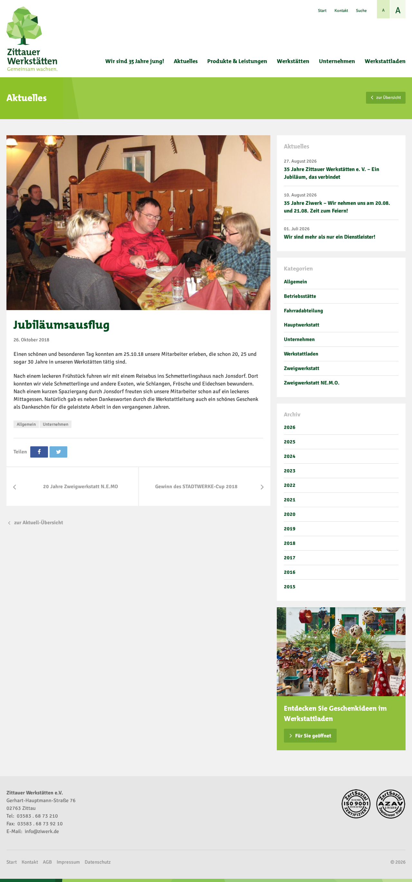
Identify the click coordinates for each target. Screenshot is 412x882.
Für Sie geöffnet (313, 736)
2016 (289, 572)
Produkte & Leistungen (237, 61)
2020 (289, 514)
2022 (289, 485)
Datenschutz (98, 862)
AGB (47, 862)
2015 (289, 586)
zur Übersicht (388, 97)
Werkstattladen (385, 61)
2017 (289, 558)
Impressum (68, 862)
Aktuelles (186, 61)
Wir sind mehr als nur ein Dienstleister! (329, 236)
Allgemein (26, 424)
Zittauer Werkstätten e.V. (32, 38)
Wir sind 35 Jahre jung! (134, 61)
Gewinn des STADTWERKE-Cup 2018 (196, 486)
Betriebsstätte (300, 296)
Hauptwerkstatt (301, 325)
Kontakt (341, 10)
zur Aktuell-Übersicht (38, 522)
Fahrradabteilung (303, 311)
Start (322, 10)
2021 (289, 500)
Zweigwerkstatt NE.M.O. (312, 383)
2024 (289, 456)
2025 (289, 442)
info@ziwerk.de (42, 831)
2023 (289, 471)
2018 (289, 543)
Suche (361, 10)
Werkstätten (293, 61)
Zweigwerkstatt (301, 368)
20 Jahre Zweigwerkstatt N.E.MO (80, 486)
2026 (289, 427)
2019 (289, 529)
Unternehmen (337, 61)
